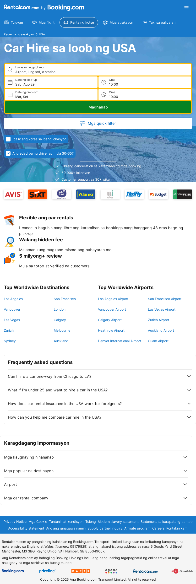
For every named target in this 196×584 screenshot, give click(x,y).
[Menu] (186, 7)
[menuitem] (13, 22)
